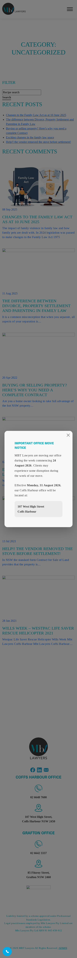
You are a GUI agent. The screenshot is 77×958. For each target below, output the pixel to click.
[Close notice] (68, 435)
